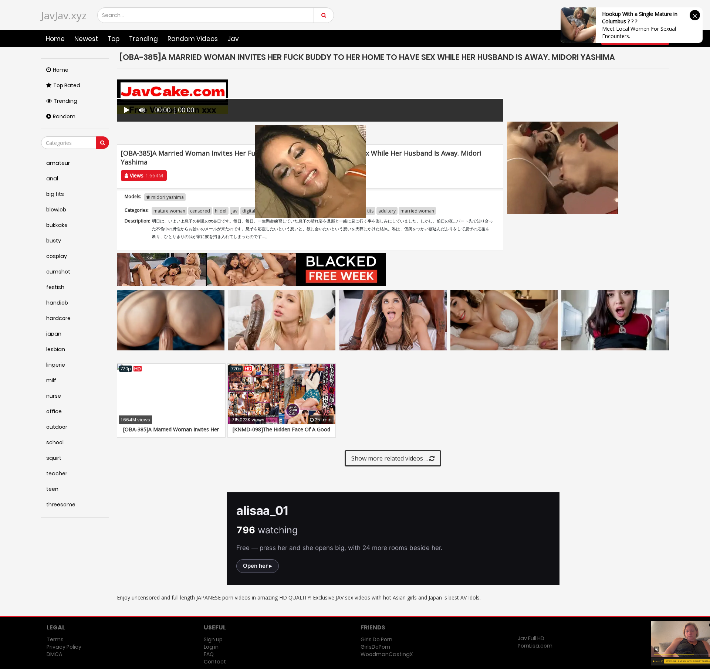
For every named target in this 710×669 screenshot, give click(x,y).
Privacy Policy (64, 647)
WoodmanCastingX (387, 654)
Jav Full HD (531, 638)
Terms (55, 639)
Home (55, 38)
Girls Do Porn (376, 639)
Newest (86, 38)
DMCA (54, 654)
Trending (143, 38)
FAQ (209, 654)
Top (113, 38)
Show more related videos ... (390, 458)
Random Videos (193, 38)
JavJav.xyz (64, 15)
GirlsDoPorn (375, 647)
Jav (233, 38)
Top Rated (66, 85)
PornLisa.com (535, 645)
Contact (215, 661)
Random (64, 116)
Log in (211, 647)
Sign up (213, 639)
